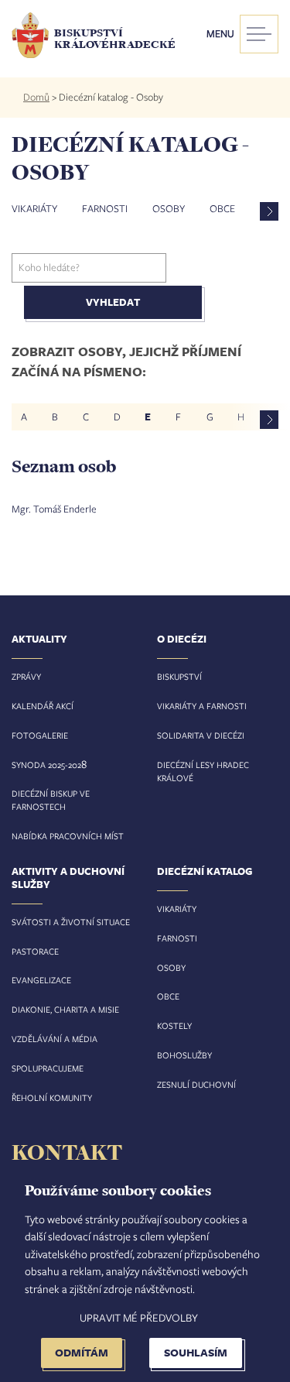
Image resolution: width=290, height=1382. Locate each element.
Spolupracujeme (48, 1068)
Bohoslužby (184, 1055)
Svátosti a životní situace (71, 922)
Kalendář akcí (42, 706)
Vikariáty (34, 208)
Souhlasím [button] (195, 1352)
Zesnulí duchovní (196, 1084)
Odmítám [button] (81, 1352)
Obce (222, 208)
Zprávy (26, 676)
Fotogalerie (40, 735)
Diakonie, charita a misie (65, 1009)
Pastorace (35, 951)
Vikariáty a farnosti (202, 706)
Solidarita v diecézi (200, 735)
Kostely (174, 1025)
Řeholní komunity (52, 1097)
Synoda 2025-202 (46, 764)
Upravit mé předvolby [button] (139, 1317)
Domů (36, 97)
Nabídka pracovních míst (68, 836)
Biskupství (179, 676)
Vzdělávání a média (54, 1038)
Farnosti (105, 208)
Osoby (168, 208)
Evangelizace (41, 980)
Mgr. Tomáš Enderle (54, 509)
